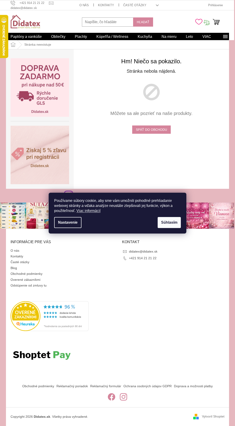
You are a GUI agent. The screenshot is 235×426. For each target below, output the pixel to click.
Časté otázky (134, 5)
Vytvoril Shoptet (213, 416)
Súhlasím (169, 222)
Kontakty (106, 5)
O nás (84, 5)
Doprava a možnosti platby (193, 386)
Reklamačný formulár (105, 386)
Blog (14, 268)
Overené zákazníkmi (25, 279)
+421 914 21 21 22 (143, 258)
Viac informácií (88, 211)
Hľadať (143, 22)
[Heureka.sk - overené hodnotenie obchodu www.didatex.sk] (50, 316)
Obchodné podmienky (26, 274)
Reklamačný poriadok (72, 386)
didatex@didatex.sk (143, 251)
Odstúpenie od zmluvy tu (29, 285)
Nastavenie (68, 222)
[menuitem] (26, 37)
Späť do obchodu (151, 129)
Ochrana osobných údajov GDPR (147, 386)
